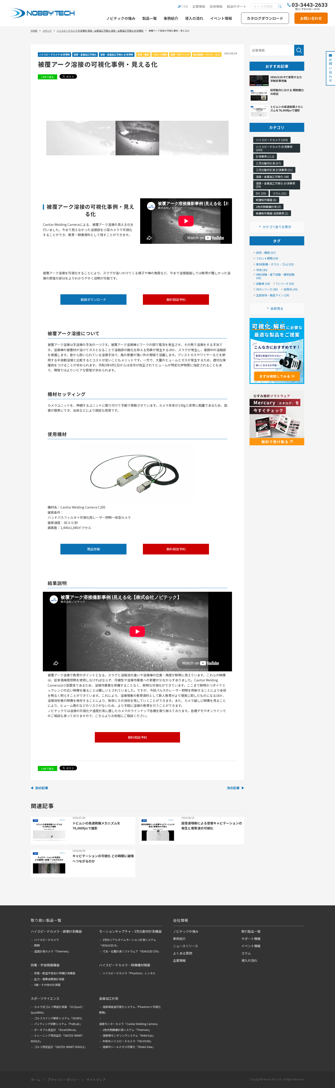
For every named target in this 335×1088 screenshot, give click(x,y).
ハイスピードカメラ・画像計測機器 (56, 931)
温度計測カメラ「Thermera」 (52, 951)
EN (185, 6)
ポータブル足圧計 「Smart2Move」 (56, 1030)
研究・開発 (143, 54)
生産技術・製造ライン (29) (272, 295)
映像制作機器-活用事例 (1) (272, 213)
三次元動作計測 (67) (268, 163)
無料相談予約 (176, 299)
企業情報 (198, 6)
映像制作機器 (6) (266, 200)
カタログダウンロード (265, 18)
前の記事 (41, 788)
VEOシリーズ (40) (267, 289)
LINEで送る (47, 77)
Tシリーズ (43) (285, 283)
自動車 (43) (263, 283)
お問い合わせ (311, 18)
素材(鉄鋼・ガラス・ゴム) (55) (275, 264)
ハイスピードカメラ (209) (272, 140)
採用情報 (216, 6)
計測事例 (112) (265, 156)
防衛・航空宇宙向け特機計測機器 (54, 973)
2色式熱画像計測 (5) (268, 207)
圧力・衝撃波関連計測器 (49, 979)
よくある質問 (182, 953)
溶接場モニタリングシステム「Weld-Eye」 (129, 1035)
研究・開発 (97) (266, 252)
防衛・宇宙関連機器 (45, 965)
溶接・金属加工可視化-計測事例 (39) (275, 184)
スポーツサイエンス (45, 998)
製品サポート (236, 6)
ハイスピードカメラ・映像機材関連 (124, 965)
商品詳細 (93, 549)
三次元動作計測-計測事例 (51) (274, 170)
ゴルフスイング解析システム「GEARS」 (59, 1018)
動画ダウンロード (93, 299)
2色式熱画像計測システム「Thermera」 (127, 1030)
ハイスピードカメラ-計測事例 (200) (274, 148)
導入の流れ (194, 18)
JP (179, 6)
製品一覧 (149, 18)
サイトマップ (96, 1080)
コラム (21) (279, 193)
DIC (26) (261, 193)
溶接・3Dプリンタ (179, 54)
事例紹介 (171, 18)
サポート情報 (250, 938)
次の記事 (233, 788)
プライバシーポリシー (63, 1080)
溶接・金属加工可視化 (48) (272, 177)
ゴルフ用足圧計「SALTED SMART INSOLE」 (60, 1047)
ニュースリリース (185, 946)
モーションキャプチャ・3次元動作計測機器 (130, 931)
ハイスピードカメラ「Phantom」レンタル (129, 973)
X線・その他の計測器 (47, 985)
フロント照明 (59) (267, 258)
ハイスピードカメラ (46, 940)
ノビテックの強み (120, 18)
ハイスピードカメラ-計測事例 (54, 54)
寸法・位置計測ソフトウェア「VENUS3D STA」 (132, 951)
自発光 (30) (291, 289)
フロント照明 (160, 54)
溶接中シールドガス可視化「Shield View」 (129, 1047)
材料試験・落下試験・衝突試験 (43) (275, 276)
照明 (37, 945)
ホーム (35, 1080)
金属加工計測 (108, 998)
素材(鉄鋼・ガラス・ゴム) (206, 54)
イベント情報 (221, 18)
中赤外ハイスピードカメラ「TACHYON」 (128, 1041)
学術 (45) (261, 270)
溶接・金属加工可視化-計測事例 (116, 54)
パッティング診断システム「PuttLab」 (58, 1024)
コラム (246, 953)
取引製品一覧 (250, 931)
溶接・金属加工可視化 (85, 54)
